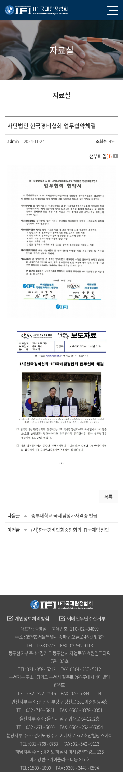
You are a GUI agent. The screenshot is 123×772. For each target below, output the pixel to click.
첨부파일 (100, 156)
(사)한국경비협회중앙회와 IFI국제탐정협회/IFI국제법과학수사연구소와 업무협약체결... (73, 529)
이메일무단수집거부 (86, 618)
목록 (108, 496)
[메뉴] (113, 10)
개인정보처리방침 (32, 618)
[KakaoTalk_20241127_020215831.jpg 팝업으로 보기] (61, 169)
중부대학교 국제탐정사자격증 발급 (64, 515)
